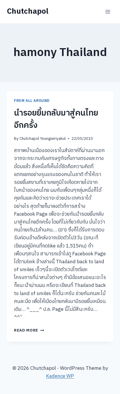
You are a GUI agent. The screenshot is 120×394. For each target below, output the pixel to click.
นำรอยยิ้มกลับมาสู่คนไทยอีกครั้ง (56, 119)
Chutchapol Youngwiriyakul (43, 138)
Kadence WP (60, 376)
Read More (29, 330)
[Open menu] (107, 11)
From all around (32, 101)
